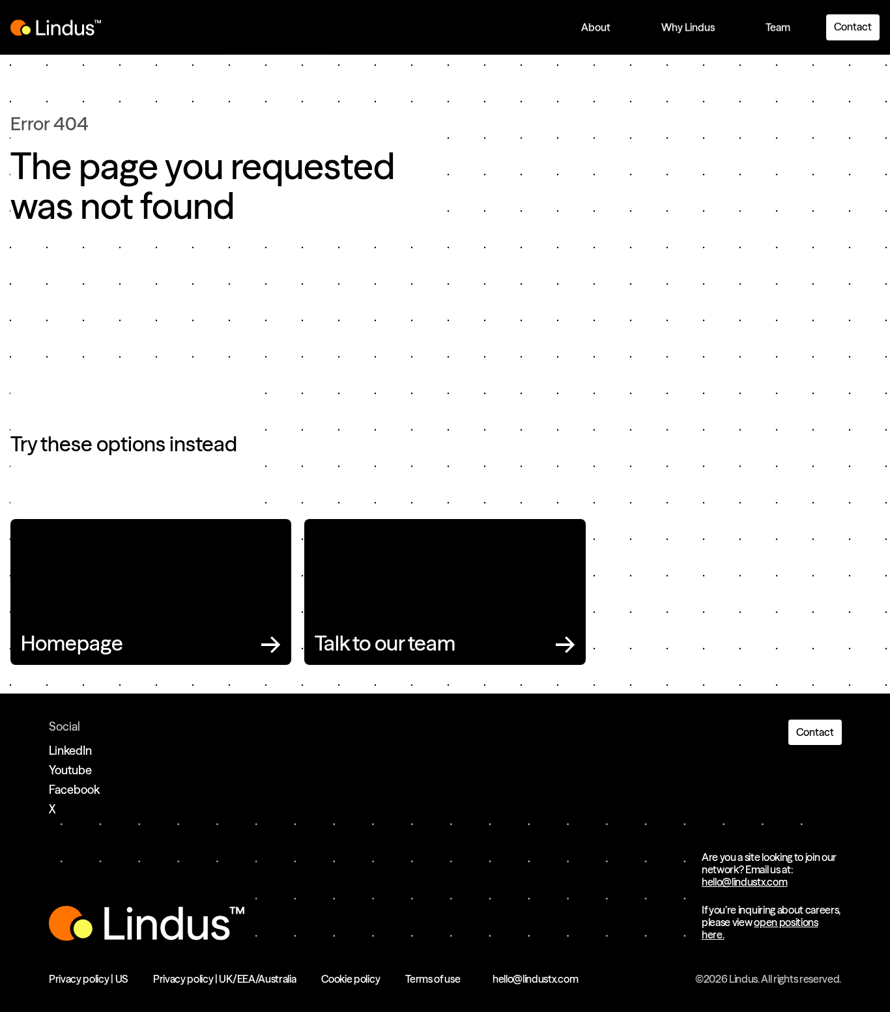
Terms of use (432, 978)
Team (778, 27)
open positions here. (760, 928)
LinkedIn (70, 750)
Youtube (70, 770)
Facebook (74, 789)
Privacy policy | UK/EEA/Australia (224, 978)
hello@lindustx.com (744, 881)
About (595, 27)
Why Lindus (688, 27)
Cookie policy (350, 978)
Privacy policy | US (88, 978)
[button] (596, 28)
